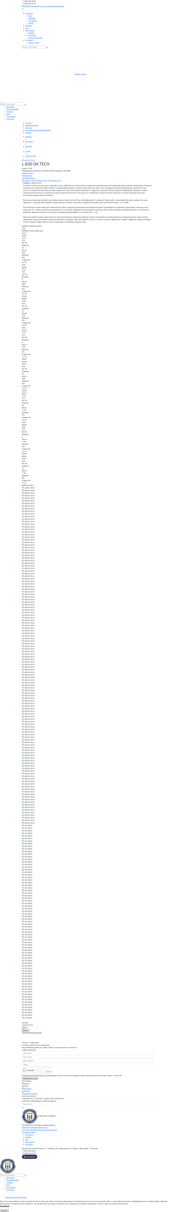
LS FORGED (32, 21)
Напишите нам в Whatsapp (16, 1197)
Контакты (29, 40)
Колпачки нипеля (35, 38)
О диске (28, 123)
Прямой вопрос (28, 178)
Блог (27, 28)
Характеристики (31, 125)
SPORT (31, 23)
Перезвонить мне (30, 1078)
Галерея (28, 26)
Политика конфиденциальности (34, 1127)
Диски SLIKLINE (12, 109)
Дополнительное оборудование (38, 130)
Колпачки (32, 35)
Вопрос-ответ (33, 43)
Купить (25, 1030)
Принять (4, 1210)
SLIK (30, 16)
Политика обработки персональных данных (39, 1130)
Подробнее (4, 1206)
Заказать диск (27, 173)
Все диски (29, 13)
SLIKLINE (31, 18)
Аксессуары (29, 30)
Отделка (28, 128)
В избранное (27, 176)
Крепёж (31, 33)
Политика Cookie (28, 1132)
